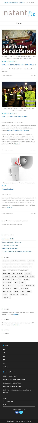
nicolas (26, 279)
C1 (16, 61)
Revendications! (8, 189)
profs (16, 288)
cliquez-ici (16, 314)
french (5, 276)
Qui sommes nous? (13, 2)
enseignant (13, 270)
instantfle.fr (17, 279)
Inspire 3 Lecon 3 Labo (8, 239)
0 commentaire (7, 75)
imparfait (13, 276)
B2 (13, 61)
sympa (22, 291)
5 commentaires (8, 213)
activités (22, 261)
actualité (31, 261)
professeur (30, 285)
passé (23, 282)
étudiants (6, 297)
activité (13, 261)
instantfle (6, 279)
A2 (8, 261)
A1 (4, 261)
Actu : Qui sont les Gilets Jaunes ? (15, 117)
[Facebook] (17, 412)
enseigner (6, 273)
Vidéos (5, 367)
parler (16, 282)
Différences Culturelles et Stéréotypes (11, 242)
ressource (24, 288)
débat (5, 270)
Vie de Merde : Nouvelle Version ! (10, 248)
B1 (11, 61)
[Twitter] (21, 412)
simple (16, 291)
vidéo (29, 291)
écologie (24, 294)
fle (13, 273)
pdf (16, 285)
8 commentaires (8, 150)
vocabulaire (14, 294)
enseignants (24, 270)
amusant (6, 264)
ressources (7, 291)
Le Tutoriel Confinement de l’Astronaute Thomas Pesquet (16, 251)
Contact (21, 2)
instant (21, 276)
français (27, 273)
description (27, 267)
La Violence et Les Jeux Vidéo (10, 245)
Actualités (5, 61)
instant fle (30, 276)
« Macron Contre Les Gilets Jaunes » (18, 130)
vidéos (5, 294)
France (19, 273)
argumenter (15, 264)
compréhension (15, 267)
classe (5, 267)
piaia (22, 285)
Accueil (6, 2)
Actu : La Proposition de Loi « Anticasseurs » (19, 65)
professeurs (7, 288)
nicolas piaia (7, 282)
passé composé (8, 285)
